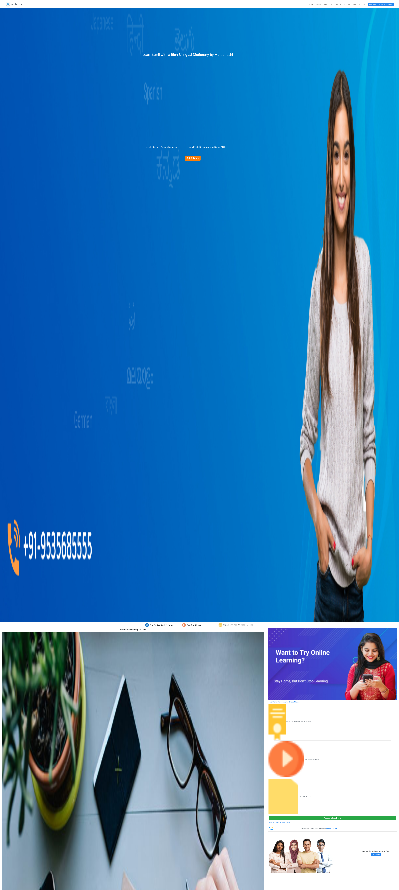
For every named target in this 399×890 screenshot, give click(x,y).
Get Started (376, 854)
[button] (318, 4)
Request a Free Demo (332, 818)
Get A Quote (192, 158)
